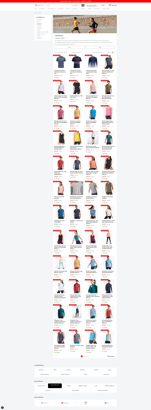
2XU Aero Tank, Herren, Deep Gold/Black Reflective (76, 272)
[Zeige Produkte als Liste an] (114, 52)
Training (67, 8)
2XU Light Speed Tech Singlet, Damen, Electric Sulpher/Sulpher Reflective (76, 148)
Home (35, 8)
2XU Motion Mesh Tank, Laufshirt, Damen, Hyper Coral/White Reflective (107, 247)
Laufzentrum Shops (82, 385)
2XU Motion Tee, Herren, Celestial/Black (59, 221)
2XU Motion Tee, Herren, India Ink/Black (76, 221)
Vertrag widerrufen (55, 385)
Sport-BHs (82, 370)
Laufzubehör (61, 8)
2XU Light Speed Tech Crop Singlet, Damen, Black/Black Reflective (60, 247)
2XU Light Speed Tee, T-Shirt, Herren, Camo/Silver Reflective (76, 172)
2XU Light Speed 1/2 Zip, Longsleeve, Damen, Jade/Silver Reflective (92, 296)
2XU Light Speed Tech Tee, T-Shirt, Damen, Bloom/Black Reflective (92, 97)
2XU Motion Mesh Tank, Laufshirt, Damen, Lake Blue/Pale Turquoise (91, 347)
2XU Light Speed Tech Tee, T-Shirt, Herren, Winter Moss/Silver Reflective (108, 97)
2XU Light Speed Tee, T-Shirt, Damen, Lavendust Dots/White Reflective (60, 97)
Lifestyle (83, 8)
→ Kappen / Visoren (40, 34)
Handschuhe (106, 374)
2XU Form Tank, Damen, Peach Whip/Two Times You (60, 272)
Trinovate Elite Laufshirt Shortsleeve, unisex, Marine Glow (76, 72)
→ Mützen (38, 36)
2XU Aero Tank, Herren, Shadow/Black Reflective (91, 272)
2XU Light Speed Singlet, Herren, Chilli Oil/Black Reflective (107, 322)
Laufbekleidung (50, 8)
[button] (2, 407)
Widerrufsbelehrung (109, 385)
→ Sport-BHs (39, 26)
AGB (96, 385)
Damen (69, 47)
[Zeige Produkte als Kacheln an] (112, 52)
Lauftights (41, 370)
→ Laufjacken (39, 28)
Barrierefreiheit (75, 390)
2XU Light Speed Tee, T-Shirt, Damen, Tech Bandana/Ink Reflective (108, 72)
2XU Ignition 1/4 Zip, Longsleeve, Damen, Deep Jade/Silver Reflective (75, 322)
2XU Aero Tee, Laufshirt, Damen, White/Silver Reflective (92, 147)
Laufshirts (39, 12)
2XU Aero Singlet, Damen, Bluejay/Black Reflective (107, 346)
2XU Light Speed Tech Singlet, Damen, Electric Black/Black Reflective (108, 173)
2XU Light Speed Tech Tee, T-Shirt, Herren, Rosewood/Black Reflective (60, 122)
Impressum (48, 390)
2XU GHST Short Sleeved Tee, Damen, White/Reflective (76, 197)
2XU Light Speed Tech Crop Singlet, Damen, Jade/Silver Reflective (76, 247)
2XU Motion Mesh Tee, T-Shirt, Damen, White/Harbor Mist (108, 221)
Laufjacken (96, 370)
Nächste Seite (111, 356)
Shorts (54, 370)
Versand (68, 385)
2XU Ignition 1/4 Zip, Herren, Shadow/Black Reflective (108, 272)
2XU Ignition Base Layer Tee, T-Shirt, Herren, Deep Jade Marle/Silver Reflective (108, 148)
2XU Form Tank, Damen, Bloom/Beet (59, 197)
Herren (100, 47)
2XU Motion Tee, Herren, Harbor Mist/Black (77, 346)
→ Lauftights (39, 20)
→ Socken (38, 30)
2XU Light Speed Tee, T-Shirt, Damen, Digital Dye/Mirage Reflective (92, 222)
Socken (109, 370)
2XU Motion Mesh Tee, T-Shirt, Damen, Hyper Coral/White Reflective (92, 173)
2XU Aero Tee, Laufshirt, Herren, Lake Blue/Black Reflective (91, 122)
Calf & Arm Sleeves (44, 374)
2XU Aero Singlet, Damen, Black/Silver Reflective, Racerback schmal (59, 148)
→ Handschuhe (39, 38)
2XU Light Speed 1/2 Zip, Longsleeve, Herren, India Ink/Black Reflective (107, 296)
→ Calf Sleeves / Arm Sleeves (42, 32)
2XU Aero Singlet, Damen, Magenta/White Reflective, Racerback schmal (108, 122)
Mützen (86, 374)
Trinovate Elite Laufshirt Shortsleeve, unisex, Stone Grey (60, 72)
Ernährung (75, 8)
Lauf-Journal (96, 8)
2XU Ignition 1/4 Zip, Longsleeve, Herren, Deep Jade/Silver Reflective (59, 322)
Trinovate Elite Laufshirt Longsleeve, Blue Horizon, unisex (91, 72)
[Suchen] (82, 5)
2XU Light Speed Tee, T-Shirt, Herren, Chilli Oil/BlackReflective (60, 173)
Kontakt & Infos (105, 8)
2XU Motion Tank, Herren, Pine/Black (107, 197)
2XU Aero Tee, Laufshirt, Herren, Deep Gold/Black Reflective (75, 122)
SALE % (89, 8)
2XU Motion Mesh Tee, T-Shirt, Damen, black (76, 96)
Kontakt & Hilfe (41, 385)
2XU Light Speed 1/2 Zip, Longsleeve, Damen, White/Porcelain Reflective (60, 296)
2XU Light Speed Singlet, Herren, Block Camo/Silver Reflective (59, 347)
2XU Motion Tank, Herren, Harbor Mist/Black (91, 197)
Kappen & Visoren (65, 374)
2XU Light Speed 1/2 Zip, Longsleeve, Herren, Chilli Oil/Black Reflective (75, 296)
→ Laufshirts (39, 24)
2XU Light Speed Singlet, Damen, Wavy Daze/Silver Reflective (91, 247)
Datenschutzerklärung (103, 390)
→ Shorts (38, 22)
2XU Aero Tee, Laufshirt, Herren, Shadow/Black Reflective (91, 322)
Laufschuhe (41, 8)
